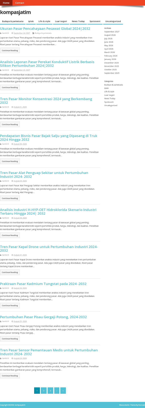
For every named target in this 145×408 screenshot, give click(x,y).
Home (6, 2)
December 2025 (111, 62)
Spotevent (95, 21)
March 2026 (109, 52)
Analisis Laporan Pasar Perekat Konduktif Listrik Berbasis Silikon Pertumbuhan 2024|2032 (47, 63)
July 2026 (108, 38)
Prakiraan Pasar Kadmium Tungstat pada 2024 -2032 (43, 283)
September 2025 (111, 73)
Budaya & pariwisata (12, 21)
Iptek (31, 21)
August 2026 (110, 35)
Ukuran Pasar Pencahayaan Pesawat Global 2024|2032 (45, 28)
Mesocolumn (124, 405)
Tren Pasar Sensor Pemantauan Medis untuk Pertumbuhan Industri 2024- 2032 (49, 352)
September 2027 (111, 31)
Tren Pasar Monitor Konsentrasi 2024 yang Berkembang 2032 (46, 100)
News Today (78, 21)
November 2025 (111, 66)
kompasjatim (15, 12)
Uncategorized (113, 21)
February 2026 (110, 56)
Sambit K (5, 33)
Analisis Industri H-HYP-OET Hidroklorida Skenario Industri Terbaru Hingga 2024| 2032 (48, 211)
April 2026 (108, 49)
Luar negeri (61, 21)
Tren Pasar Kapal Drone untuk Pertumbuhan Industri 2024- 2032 (49, 248)
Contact (19, 2)
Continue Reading (10, 50)
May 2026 (108, 45)
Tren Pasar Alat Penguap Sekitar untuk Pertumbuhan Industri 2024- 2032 (44, 174)
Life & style (44, 21)
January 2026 (110, 59)
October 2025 (110, 69)
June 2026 (108, 42)
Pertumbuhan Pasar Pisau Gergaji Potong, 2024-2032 (43, 317)
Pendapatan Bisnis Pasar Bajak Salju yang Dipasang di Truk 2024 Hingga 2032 (48, 137)
